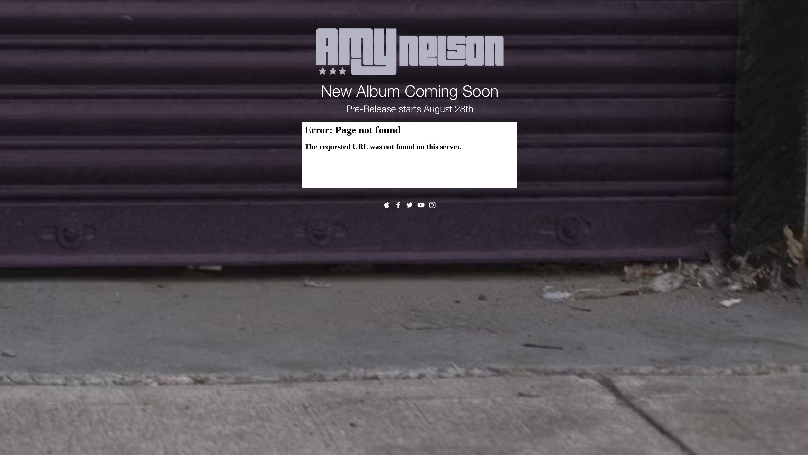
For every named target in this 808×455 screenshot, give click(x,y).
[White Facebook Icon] (398, 205)
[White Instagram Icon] (432, 205)
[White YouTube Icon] (421, 205)
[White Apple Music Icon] (387, 205)
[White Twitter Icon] (409, 205)
